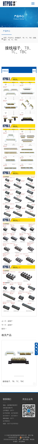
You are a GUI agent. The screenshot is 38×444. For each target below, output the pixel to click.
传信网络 (22, 441)
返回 (34, 71)
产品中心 (6, 31)
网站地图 (26, 439)
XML (19, 439)
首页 (5, 38)
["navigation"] (32, 3)
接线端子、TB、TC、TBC (23, 38)
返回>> (4, 329)
